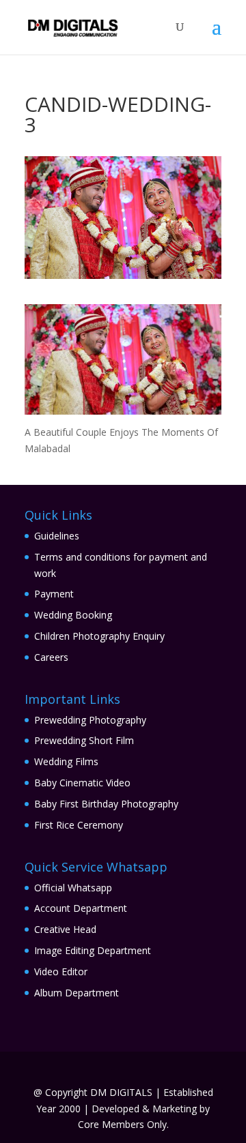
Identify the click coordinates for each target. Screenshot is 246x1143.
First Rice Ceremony (78, 824)
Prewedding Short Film (84, 740)
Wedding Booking (73, 614)
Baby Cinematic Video (82, 782)
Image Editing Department (92, 950)
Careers (51, 657)
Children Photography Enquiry (99, 635)
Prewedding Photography (90, 719)
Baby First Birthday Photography (106, 803)
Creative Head (65, 929)
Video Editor (60, 971)
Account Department (80, 908)
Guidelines (56, 535)
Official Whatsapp (73, 887)
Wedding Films (66, 761)
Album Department (76, 992)
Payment (54, 593)
